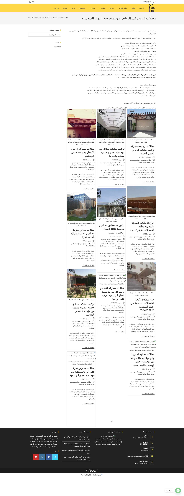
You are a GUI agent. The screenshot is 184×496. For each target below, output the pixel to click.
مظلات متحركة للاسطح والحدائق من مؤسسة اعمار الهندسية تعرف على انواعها (112, 293)
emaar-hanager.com (141, 463)
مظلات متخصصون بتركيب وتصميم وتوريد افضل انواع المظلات (82, 167)
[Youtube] (36, 457)
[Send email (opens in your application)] (33, 2)
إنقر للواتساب (92, 471)
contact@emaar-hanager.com (137, 457)
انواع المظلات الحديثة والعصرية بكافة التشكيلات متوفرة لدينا (142, 226)
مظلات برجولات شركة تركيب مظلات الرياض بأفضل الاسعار (142, 149)
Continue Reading (148, 182)
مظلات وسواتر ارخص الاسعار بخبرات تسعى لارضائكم (82, 152)
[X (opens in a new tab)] (30, 2)
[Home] (67, 17)
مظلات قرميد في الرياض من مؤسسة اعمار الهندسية (43, 17)
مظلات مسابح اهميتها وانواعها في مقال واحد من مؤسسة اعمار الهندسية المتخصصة (143, 359)
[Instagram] (42, 457)
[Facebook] (49, 457)
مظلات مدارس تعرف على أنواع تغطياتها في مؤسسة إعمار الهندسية (82, 371)
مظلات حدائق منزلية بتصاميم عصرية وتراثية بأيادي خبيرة (82, 233)
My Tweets (57, 46)
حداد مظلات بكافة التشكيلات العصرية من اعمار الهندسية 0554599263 (142, 305)
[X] (55, 457)
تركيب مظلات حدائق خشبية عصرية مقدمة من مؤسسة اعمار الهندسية (83, 309)
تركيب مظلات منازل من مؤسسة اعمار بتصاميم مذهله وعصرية (111, 152)
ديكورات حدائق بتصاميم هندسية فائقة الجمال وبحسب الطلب (111, 229)
